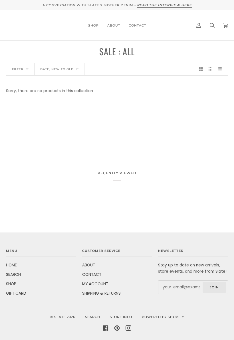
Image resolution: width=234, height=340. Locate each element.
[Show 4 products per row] (221, 69)
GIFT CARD (16, 293)
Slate (60, 317)
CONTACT (91, 274)
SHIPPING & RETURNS (101, 293)
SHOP (11, 284)
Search (92, 317)
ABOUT (88, 265)
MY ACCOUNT (95, 284)
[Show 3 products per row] (210, 69)
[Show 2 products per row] (201, 69)
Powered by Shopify (163, 317)
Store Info (121, 317)
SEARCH (13, 274)
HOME (11, 265)
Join (214, 287)
